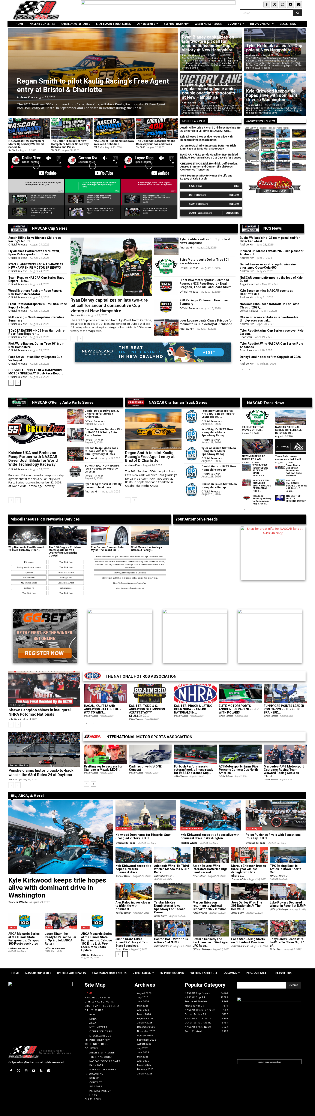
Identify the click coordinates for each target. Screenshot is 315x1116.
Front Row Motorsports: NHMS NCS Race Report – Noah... (37, 305)
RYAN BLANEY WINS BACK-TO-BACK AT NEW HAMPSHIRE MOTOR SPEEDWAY (35, 266)
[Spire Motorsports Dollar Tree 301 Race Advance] (166, 266)
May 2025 (142, 1056)
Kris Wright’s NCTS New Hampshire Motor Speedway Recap (217, 432)
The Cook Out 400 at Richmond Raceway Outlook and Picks (155, 142)
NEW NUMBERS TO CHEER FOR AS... (253, 458)
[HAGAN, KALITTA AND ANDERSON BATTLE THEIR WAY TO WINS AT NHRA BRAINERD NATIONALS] (105, 693)
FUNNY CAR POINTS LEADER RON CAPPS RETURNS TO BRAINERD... (284, 709)
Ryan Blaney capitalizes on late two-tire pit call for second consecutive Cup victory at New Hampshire (208, 43)
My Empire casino (29, 582)
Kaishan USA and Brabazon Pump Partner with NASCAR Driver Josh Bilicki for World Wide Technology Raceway (33, 458)
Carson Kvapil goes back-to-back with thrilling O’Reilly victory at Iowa (102, 451)
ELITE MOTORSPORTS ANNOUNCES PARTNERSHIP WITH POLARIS (239, 709)
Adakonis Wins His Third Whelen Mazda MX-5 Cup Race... (171, 869)
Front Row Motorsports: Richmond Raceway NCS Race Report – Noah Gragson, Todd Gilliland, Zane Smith (205, 283)
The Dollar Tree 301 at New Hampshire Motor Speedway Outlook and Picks (69, 144)
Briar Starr (246, 337)
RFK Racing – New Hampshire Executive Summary (36, 319)
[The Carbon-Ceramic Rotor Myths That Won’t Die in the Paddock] (110, 535)
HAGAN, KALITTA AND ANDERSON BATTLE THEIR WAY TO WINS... (103, 709)
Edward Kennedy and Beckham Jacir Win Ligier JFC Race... (211, 942)
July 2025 (142, 1048)
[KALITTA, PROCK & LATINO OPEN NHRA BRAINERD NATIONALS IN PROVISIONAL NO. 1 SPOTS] (195, 693)
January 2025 (144, 1073)
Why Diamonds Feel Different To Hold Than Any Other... (26, 549)
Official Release (17, 244)
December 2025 (146, 1026)
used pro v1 (29, 587)
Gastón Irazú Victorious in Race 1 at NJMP (171, 940)
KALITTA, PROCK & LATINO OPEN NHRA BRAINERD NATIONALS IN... (193, 709)
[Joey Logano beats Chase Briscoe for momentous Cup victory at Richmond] (166, 327)
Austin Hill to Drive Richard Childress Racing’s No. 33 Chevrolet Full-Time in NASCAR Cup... (211, 129)
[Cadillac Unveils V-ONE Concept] (150, 754)
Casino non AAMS (66, 582)
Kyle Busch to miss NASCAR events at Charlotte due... (266, 292)
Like (236, 185)
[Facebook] (266, 4)
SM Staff (12, 150)
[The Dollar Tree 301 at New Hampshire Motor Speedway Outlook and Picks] (72, 128)
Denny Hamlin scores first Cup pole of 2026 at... (270, 358)
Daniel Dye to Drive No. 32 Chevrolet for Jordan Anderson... (102, 414)
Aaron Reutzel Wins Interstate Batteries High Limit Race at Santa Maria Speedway (208, 147)
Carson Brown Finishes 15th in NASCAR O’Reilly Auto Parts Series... (103, 432)
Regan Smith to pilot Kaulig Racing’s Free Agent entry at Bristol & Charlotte (93, 85)
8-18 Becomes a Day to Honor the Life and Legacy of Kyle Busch (206, 177)
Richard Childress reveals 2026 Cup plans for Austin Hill (272, 252)
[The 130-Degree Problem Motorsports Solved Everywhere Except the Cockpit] (68, 535)
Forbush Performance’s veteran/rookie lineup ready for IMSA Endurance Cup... (193, 770)
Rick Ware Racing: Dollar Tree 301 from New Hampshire (36, 345)
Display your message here (269, 1061)
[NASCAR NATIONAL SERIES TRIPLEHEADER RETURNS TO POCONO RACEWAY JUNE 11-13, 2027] (290, 417)
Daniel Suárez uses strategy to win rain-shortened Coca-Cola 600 (268, 266)
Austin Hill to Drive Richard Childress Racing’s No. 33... (34, 239)
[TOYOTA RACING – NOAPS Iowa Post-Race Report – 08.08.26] (75, 471)
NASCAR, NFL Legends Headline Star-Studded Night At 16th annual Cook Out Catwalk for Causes (210, 156)
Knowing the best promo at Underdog (130, 572)
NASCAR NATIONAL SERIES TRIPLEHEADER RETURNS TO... (289, 430)
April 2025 (143, 1060)
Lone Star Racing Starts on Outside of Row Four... (249, 940)
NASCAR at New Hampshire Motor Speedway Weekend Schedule (26, 144)
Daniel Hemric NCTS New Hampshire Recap (218, 468)
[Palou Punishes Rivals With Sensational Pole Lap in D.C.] (276, 815)
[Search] (297, 12)
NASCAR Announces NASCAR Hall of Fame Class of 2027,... (269, 305)
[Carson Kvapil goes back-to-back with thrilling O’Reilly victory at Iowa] (75, 454)
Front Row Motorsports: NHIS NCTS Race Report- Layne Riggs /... (218, 414)
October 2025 (145, 1035)
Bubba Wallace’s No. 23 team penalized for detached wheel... (270, 239)
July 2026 (142, 997)
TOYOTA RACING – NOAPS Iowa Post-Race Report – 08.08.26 (102, 468)
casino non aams (156, 556)
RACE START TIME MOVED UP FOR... (253, 428)
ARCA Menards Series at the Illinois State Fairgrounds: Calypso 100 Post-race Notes (24, 938)
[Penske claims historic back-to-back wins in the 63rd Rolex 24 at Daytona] (44, 749)
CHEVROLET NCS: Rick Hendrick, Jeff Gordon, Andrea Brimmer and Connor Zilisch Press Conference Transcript (208, 166)
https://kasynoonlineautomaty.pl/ (130, 587)
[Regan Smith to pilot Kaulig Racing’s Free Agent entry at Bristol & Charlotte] (93, 72)
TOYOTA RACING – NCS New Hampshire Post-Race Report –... (36, 332)
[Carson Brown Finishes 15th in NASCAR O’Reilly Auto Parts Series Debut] (75, 435)
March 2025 (144, 1065)
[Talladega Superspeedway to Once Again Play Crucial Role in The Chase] (246, 498)
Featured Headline (19, 765)
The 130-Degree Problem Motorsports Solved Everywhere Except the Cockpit (65, 551)
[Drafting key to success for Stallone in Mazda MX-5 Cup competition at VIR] (105, 754)
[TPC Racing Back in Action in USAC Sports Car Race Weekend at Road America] (288, 855)
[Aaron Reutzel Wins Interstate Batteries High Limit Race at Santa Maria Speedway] (211, 855)
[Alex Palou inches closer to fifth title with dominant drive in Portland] (134, 891)
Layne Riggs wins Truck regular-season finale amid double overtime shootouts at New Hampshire (208, 91)
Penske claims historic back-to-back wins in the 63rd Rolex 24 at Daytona (41, 772)
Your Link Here (66, 562)
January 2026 (144, 1022)
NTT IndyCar (123, 828)
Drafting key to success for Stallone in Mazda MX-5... (103, 768)
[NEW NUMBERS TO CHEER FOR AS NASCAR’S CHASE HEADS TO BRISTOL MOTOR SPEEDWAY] (257, 447)
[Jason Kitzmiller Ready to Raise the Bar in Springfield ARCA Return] (61, 921)
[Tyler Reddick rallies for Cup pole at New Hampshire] (166, 246)
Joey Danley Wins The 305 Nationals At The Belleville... (246, 906)
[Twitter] (274, 4)
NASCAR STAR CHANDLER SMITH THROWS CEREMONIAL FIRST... (261, 485)
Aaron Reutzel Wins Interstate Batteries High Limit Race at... (210, 869)
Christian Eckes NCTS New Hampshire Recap (219, 485)
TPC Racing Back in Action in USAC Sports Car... (285, 869)
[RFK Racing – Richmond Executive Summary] (166, 307)
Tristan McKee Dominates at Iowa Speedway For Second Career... (170, 907)
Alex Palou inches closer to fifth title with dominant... (133, 906)
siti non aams (29, 577)
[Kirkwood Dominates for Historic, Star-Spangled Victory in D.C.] (146, 815)
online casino (66, 587)
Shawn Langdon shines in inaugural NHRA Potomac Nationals (40, 712)
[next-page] (18, 383)
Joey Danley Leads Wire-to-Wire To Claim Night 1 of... (287, 942)
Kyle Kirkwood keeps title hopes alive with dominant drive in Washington (271, 95)
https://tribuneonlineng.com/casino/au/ (129, 582)
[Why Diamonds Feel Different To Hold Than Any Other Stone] (27, 535)
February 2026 (145, 1018)
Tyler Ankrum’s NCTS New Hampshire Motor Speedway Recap (218, 451)
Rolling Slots (66, 577)
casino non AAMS (66, 572)
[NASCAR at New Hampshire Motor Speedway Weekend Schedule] (29, 128)
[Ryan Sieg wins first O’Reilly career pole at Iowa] (75, 490)
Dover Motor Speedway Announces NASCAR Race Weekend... (294, 470)
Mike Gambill (15, 719)
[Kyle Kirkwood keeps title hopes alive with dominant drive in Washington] (60, 837)
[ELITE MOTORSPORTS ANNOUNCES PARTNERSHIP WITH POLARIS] (240, 693)
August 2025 (144, 1043)
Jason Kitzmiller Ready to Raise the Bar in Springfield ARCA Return (60, 938)
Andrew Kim (25, 97)
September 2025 (146, 1039)
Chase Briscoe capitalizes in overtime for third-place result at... (269, 319)
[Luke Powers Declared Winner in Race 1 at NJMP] (288, 891)
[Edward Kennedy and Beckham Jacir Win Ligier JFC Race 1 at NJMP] (211, 928)
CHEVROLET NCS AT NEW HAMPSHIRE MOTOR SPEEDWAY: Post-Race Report (35, 371)
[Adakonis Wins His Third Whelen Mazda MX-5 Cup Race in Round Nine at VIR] (172, 855)
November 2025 (146, 1031)
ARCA (12, 927)
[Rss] (41, 1070)
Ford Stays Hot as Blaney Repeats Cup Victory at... (35, 358)
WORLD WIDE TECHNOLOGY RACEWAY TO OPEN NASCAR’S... (260, 470)
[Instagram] (282, 4)
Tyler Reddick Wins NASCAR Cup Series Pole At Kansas (271, 345)
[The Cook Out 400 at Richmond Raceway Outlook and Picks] (157, 128)
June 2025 (143, 1052)
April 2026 (143, 1009)
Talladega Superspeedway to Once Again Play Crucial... (262, 500)
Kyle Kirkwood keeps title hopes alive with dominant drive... (133, 869)
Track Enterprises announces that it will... (289, 458)
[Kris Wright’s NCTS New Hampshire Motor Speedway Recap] (192, 435)
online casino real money (142, 577)
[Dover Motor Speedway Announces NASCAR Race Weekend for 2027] (280, 467)
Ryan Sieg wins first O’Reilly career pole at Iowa (103, 485)
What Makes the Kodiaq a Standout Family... (146, 549)
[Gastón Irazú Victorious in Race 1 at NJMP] (172, 928)
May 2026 (142, 1005)
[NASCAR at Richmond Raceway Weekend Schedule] (114, 128)
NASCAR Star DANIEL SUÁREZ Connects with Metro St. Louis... (296, 485)
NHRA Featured (17, 704)
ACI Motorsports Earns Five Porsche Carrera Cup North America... (238, 770)
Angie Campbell (249, 284)
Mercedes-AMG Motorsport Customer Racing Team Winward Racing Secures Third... (284, 771)
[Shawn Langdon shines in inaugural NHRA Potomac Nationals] (44, 689)
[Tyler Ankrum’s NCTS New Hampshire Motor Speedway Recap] (192, 454)
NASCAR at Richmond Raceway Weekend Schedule (114, 142)
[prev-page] (11, 383)
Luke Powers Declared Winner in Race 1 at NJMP (288, 904)
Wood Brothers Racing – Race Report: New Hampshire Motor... (35, 292)
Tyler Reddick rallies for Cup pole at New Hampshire (274, 47)
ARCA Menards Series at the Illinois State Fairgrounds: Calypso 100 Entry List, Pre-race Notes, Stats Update (96, 942)
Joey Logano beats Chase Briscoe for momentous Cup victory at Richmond (206, 322)
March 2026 (144, 1014)
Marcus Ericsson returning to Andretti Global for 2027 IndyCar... (210, 906)
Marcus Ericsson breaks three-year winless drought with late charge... (248, 870)
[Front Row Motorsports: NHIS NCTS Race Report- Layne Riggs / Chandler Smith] (192, 416)
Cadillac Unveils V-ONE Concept (145, 768)
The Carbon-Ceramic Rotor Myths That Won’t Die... (108, 549)
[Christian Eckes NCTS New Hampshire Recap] (192, 490)
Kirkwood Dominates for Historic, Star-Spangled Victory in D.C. (143, 836)
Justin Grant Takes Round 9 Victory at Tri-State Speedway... (132, 942)
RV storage (29, 562)
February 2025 (145, 1069)
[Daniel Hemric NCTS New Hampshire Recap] (192, 472)
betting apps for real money (29, 567)
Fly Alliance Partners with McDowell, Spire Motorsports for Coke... (34, 252)
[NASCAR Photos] (298, 4)
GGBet (112, 561)
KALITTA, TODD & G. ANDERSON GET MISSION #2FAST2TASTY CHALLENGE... (147, 710)
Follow (234, 194)
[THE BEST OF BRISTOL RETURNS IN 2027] (280, 498)
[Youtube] (290, 4)
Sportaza (29, 572)
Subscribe (232, 212)
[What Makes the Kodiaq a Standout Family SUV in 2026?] (150, 535)
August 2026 (144, 993)
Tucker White (254, 104)
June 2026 (143, 1001)
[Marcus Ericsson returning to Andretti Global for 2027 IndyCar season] (211, 891)
